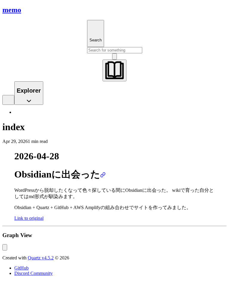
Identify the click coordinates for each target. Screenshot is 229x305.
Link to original (29, 218)
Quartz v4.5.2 (41, 257)
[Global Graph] (4, 247)
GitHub (21, 267)
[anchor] (103, 174)
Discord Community (33, 273)
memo (11, 10)
